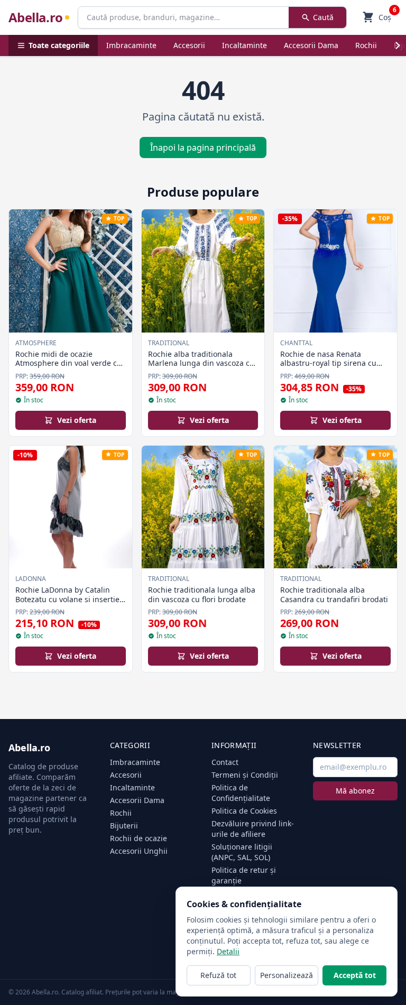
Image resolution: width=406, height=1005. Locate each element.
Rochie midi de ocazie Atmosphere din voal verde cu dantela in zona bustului (68, 363)
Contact (224, 762)
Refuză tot (218, 975)
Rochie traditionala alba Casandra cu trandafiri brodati (334, 594)
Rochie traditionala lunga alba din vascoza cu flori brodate (201, 594)
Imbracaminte (131, 45)
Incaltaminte (244, 45)
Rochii (366, 45)
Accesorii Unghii (139, 851)
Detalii (228, 951)
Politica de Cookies (244, 811)
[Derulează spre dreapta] (397, 45)
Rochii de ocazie (138, 838)
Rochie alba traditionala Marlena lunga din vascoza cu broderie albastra (201, 363)
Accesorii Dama (311, 45)
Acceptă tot (355, 975)
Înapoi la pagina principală (203, 147)
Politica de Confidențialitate (240, 792)
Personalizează (286, 975)
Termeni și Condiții (244, 775)
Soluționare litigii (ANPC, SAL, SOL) (241, 852)
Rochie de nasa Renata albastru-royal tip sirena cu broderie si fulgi (328, 363)
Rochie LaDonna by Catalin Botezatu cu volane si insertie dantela (67, 599)
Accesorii (189, 45)
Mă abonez (355, 791)
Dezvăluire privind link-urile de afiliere (252, 828)
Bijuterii (124, 825)
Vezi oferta (76, 420)
